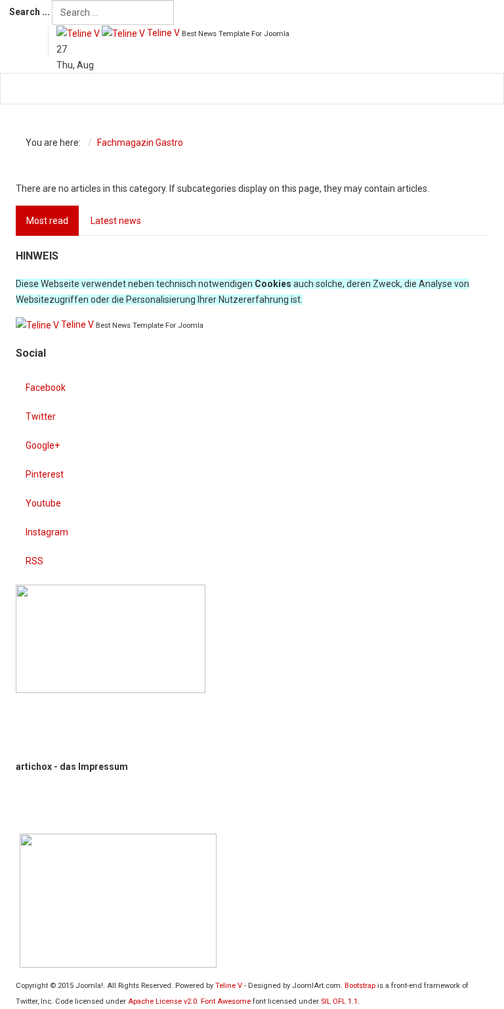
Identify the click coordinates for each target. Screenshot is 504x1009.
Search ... (29, 12)
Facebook (46, 387)
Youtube (43, 503)
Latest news (116, 220)
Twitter (41, 416)
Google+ (43, 445)
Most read (47, 220)
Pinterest (45, 474)
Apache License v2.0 (162, 1001)
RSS (34, 561)
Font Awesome (226, 1001)
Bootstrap (360, 985)
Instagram (47, 532)
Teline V (228, 985)
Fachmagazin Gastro (140, 142)
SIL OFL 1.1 (339, 1001)
